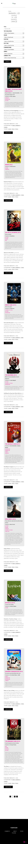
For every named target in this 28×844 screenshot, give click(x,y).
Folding (14, 832)
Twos (22, 195)
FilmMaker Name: (7, 47)
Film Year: (6, 39)
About (15, 831)
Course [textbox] (13, 21)
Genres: (5, 51)
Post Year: (6, 43)
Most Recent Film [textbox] (13, 13)
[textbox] (14, 33)
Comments (7, 831)
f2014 (13, 269)
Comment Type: (7, 55)
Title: (5, 26)
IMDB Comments (16, 125)
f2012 (13, 196)
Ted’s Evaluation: (8, 31)
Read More (8, 132)
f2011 (13, 483)
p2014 (16, 129)
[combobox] (14, 13)
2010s (9, 129)
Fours (21, 831)
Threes (5, 127)
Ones (22, 337)
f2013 (13, 129)
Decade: (5, 35)
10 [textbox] (13, 17)
